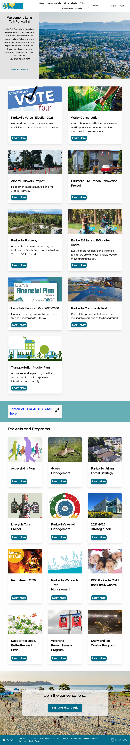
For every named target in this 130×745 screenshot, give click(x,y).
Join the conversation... (65, 696)
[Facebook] (4, 739)
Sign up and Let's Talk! (65, 707)
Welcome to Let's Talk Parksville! (19, 19)
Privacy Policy (45, 738)
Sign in (113, 6)
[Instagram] (11, 739)
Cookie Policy (34, 741)
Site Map (22, 741)
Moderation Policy (60, 738)
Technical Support (90, 738)
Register (122, 6)
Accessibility (76, 738)
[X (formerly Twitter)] (7, 739)
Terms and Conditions (28, 738)
